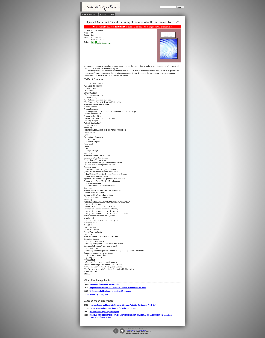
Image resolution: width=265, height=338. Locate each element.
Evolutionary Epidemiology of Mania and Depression (110, 291)
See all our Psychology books (98, 294)
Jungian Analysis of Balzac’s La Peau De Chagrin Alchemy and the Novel (118, 288)
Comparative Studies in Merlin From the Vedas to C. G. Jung (113, 308)
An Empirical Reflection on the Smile (104, 284)
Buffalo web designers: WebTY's (141, 333)
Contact (128, 330)
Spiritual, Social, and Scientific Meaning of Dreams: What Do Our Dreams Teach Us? (122, 305)
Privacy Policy (134, 330)
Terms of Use (142, 330)
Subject (89, 14)
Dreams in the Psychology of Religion (104, 312)
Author (107, 14)
